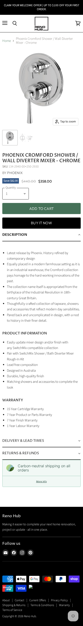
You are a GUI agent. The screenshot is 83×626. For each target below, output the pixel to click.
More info (41, 481)
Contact (19, 600)
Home (6, 41)
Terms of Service (12, 610)
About (6, 600)
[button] (41, 235)
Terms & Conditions (42, 605)
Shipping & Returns (13, 605)
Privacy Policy (59, 600)
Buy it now (41, 223)
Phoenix (15, 173)
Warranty (64, 605)
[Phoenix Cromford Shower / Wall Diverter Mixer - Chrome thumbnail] (10, 137)
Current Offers (37, 600)
